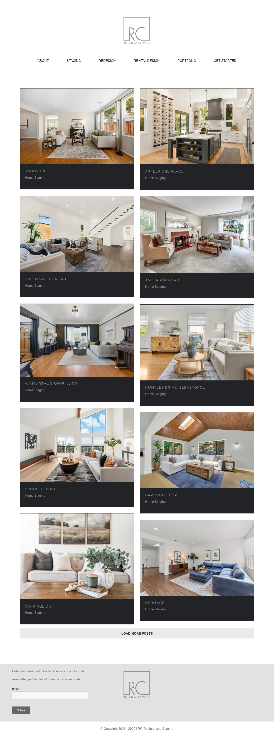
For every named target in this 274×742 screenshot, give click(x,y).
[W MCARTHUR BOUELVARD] (77, 340)
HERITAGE (154, 603)
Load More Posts (137, 633)
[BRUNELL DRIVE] (77, 445)
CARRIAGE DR (38, 606)
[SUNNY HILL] (77, 126)
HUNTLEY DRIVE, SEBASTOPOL (175, 387)
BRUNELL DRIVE (40, 489)
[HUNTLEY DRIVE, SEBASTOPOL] (197, 343)
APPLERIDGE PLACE (164, 171)
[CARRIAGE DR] (77, 556)
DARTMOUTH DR (161, 495)
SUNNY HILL (37, 171)
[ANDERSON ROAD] (197, 234)
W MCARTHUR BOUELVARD (51, 384)
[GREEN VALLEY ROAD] (77, 234)
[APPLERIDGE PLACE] (197, 126)
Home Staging (35, 177)
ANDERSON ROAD (162, 280)
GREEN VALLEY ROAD (45, 279)
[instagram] (223, 684)
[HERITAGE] (197, 558)
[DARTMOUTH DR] (197, 450)
